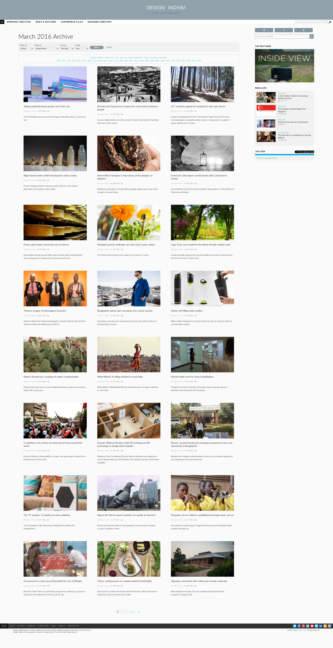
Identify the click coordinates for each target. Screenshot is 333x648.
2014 (121, 60)
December (163, 57)
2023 (74, 60)
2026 (58, 60)
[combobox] (310, 22)
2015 (116, 60)
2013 (126, 60)
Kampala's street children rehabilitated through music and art (202, 515)
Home (2, 22)
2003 (178, 60)
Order (77, 45)
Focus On (282, 106)
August (130, 57)
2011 (137, 60)
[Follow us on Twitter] (264, 30)
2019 (95, 60)
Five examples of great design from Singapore (292, 110)
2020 (90, 60)
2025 (64, 60)
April (112, 57)
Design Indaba (302, 630)
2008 (152, 60)
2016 (110, 60)
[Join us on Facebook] (284, 30)
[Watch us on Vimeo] (316, 626)
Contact (21, 626)
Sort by (63, 45)
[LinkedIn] (320, 626)
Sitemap (62, 626)
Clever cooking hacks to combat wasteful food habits (124, 581)
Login (54, 626)
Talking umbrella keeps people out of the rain (47, 106)
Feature (38, 45)
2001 (189, 60)
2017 (105, 60)
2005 (168, 60)
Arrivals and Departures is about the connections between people (127, 108)
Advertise (31, 626)
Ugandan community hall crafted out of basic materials (199, 581)
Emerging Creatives (19, 22)
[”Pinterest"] (303, 30)
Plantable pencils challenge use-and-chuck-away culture (126, 244)
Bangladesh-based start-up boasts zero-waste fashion (125, 310)
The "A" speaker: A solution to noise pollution (47, 515)
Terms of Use (73, 626)
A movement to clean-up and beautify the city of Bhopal (52, 581)
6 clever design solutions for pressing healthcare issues (292, 97)
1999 (194, 60)
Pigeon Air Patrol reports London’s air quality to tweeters (126, 515)
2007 (157, 60)
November (154, 57)
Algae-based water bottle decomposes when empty (50, 175)
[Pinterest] (303, 626)
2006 (163, 60)
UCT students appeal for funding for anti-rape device (198, 106)
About (12, 626)
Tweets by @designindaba (266, 158)
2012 (131, 60)
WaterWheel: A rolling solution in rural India (120, 376)
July (125, 57)
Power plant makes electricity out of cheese (46, 244)
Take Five (281, 93)
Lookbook (282, 119)
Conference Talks (72, 22)
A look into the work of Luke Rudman (293, 122)
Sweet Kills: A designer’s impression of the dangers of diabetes (124, 177)
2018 (100, 60)
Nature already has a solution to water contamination (51, 376)
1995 (199, 60)
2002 (183, 60)
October (146, 57)
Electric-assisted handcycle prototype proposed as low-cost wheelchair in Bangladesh (201, 444)
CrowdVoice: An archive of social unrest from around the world (53, 444)
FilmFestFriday (283, 132)
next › (132, 612)
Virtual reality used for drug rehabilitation (192, 376)
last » (139, 612)
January (94, 57)
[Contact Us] (329, 626)
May (117, 57)
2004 (173, 60)
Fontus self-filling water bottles (187, 310)
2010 (142, 60)
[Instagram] (307, 626)
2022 (79, 60)
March (107, 57)
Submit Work (43, 626)
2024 (69, 60)
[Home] (166, 8)
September (138, 57)
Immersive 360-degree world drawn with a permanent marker (199, 177)
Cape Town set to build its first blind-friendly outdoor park (200, 244)
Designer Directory (100, 22)
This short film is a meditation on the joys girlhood (294, 136)
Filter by (23, 45)
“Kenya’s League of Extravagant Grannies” (45, 310)
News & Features (46, 22)
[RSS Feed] (325, 626)
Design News (30, 111)
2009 (147, 60)
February (101, 57)
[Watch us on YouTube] (312, 626)
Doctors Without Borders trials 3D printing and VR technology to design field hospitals (123, 444)
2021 (84, 60)
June (121, 57)
